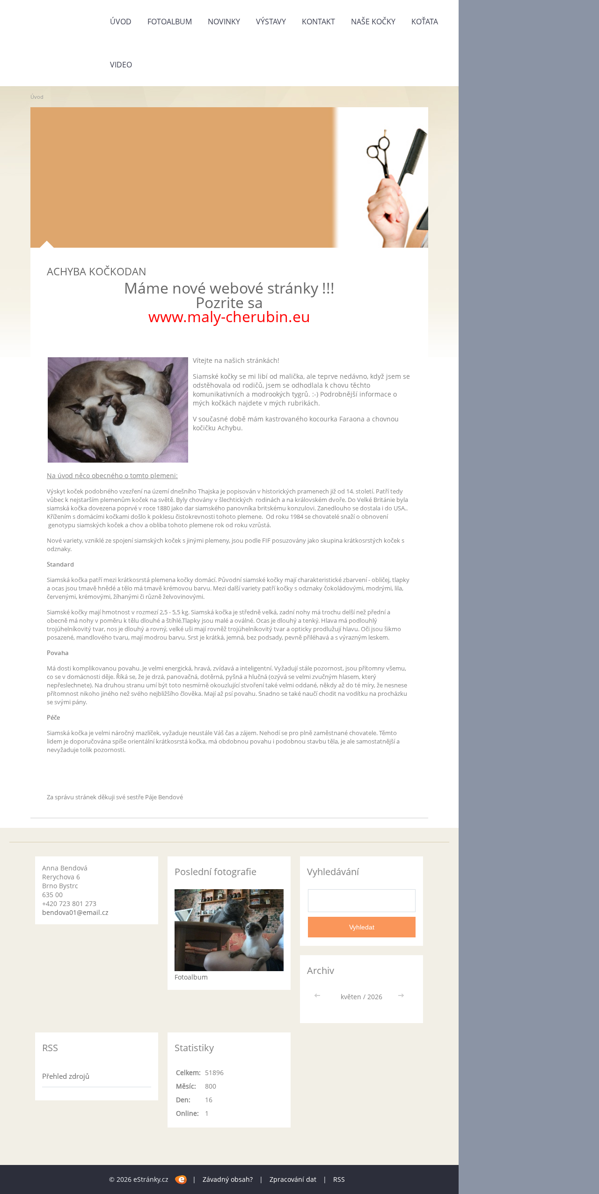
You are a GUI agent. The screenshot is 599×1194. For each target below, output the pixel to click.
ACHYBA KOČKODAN (96, 271)
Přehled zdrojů (65, 1076)
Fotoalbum (169, 21)
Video (121, 64)
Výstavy (271, 21)
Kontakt (318, 21)
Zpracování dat (293, 1179)
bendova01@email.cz (75, 912)
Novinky (224, 21)
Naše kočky (373, 21)
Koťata (424, 21)
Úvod (120, 21)
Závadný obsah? (228, 1179)
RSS (339, 1179)
